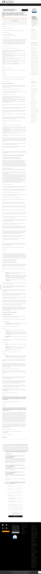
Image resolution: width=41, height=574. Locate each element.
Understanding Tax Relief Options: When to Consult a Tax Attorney (35, 39)
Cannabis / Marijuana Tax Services (34, 87)
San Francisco (23, 529)
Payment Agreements (33, 114)
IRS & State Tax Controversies (34, 108)
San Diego (23, 528)
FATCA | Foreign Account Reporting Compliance (34, 101)
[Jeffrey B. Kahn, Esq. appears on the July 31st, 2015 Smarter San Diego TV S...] (0, 287)
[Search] (38, 2)
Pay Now (6, 531)
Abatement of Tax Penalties (34, 82)
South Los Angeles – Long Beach (25, 532)
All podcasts (32, 78)
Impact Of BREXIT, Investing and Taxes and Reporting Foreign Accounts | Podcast (35, 65)
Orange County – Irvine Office (25, 527)
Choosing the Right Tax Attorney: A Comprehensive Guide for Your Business (34, 37)
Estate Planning (33, 96)
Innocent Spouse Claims (34, 107)
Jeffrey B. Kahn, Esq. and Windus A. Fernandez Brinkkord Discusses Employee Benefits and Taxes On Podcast (35, 68)
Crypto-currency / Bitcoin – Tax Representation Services (34, 90)
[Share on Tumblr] (16, 439)
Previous (36, 16)
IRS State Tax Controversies (34, 112)
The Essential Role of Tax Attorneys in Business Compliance (34, 33)
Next (38, 16)
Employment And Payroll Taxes (35, 94)
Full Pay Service (33, 105)
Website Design (15, 572)
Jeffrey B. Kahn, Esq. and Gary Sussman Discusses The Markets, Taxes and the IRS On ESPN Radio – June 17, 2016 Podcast (35, 70)
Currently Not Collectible (34, 91)
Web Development (19, 572)
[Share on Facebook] (3, 439)
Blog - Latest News (5, 4)
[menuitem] (7, 2)
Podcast (7, 17)
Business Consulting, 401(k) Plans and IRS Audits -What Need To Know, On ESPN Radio (34, 49)
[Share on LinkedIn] (12, 439)
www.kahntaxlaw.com (15, 63)
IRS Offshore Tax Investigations (35, 111)
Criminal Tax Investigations (34, 88)
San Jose (23, 530)
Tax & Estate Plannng (33, 120)
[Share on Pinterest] (9, 439)
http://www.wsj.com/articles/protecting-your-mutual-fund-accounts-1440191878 (12, 158)
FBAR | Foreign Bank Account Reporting (34, 103)
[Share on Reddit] (22, 439)
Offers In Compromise (33, 113)
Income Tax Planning (33, 106)
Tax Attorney (10, 17)
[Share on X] (6, 439)
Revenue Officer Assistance (34, 563)
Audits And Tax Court (33, 527)
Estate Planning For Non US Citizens (34, 98)
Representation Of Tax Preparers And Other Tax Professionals (34, 117)
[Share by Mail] (25, 439)
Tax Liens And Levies (33, 121)
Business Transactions (34, 85)
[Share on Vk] (19, 439)
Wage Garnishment (33, 122)
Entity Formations (33, 95)
